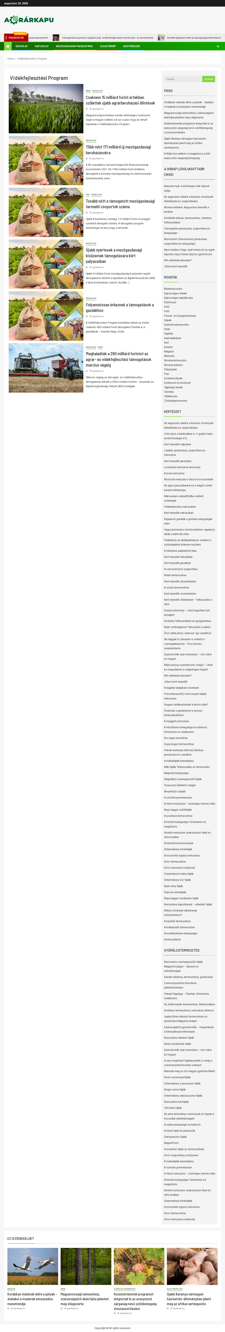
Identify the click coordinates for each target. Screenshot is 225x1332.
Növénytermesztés (175, 360)
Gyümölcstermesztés (176, 324)
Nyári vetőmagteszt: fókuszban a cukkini (187, 627)
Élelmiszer (170, 302)
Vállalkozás (170, 396)
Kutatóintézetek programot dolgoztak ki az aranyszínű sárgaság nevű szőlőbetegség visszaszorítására (188, 128)
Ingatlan (168, 333)
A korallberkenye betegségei (180, 933)
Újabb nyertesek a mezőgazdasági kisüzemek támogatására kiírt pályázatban (114, 255)
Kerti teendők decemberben (180, 581)
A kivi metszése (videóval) (179, 867)
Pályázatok (97, 91)
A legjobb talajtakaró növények (181, 687)
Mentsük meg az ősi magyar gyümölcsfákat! (189, 1071)
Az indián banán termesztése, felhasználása (189, 1004)
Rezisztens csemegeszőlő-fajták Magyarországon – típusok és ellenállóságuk (183, 966)
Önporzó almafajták (175, 892)
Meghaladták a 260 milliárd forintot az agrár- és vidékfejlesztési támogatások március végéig (118, 359)
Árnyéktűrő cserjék (175, 791)
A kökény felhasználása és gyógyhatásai (187, 621)
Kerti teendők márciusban (178, 512)
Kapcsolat (42, 46)
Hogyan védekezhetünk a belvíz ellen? (186, 704)
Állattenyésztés (173, 288)
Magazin (169, 351)
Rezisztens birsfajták (176, 1101)
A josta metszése (174, 473)
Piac (88, 195)
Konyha (168, 347)
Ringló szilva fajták (175, 1089)
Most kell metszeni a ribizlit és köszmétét (188, 479)
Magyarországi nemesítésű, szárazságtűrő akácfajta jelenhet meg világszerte (85, 1299)
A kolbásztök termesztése (179, 927)
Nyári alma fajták (173, 886)
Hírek (88, 91)
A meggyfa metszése (176, 721)
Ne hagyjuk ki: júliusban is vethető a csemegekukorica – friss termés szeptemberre (184, 644)
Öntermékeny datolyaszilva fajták (183, 1095)
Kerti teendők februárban (178, 557)
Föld (166, 311)
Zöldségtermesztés (175, 400)
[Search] (218, 46)
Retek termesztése (175, 575)
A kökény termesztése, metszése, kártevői (189, 1010)
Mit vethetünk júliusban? (178, 260)
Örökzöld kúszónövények (178, 843)
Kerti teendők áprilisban (177, 461)
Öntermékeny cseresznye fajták (182, 1083)
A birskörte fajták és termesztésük (184, 1149)
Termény (169, 391)
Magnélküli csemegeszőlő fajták (183, 779)
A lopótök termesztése (177, 921)
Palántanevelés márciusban (180, 506)
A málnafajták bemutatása (179, 760)
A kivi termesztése (175, 861)
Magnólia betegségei (176, 773)
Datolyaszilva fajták (175, 1136)
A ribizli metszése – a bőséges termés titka (189, 803)
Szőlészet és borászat (177, 382)
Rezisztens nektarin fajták (179, 1037)
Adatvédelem (131, 46)
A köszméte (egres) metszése (182, 855)
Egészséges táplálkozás (178, 297)
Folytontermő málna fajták (179, 873)
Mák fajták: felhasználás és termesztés (187, 767)
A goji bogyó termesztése (179, 744)
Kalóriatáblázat (172, 338)
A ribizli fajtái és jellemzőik (179, 1130)
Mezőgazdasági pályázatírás (74, 46)
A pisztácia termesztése (178, 815)
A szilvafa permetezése (178, 797)
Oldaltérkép (108, 46)
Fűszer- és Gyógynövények (180, 315)
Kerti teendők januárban (177, 563)
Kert (166, 342)
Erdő (166, 306)
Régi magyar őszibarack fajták (181, 898)
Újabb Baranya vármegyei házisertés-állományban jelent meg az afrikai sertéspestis (185, 143)
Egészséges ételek (175, 293)
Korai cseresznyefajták (177, 1077)
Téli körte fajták (173, 1107)
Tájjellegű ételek (173, 387)
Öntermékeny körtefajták (178, 849)
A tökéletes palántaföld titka (180, 550)
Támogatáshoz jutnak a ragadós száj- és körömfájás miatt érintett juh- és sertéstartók (79, 37)
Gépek (167, 320)
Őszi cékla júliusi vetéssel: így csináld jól (187, 633)
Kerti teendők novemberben (180, 593)
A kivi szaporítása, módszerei (181, 1155)
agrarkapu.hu (98, 109)
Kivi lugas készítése (176, 738)
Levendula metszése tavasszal (182, 467)
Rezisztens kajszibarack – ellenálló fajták (188, 904)
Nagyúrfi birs (171, 1143)
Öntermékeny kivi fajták (177, 879)
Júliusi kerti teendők (175, 266)
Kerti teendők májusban (177, 444)
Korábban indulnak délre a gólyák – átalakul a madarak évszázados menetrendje (32, 1299)
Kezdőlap (22, 46)
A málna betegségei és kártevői (182, 1124)
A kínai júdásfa (172, 939)
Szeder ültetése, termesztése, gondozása (188, 977)
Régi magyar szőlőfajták (178, 809)
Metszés (169, 356)
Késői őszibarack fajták (177, 1043)
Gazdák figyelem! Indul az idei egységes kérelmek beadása (169, 37)
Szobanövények (173, 378)
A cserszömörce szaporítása (180, 569)
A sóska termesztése (176, 587)
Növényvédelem (173, 365)
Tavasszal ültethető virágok (180, 785)
